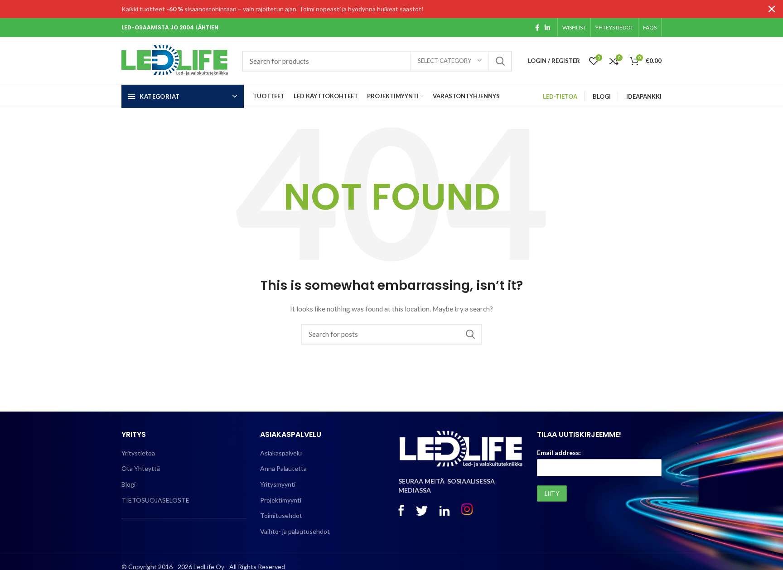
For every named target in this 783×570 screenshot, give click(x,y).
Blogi (128, 484)
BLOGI (602, 96)
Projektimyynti (280, 500)
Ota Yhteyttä (140, 468)
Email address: (559, 452)
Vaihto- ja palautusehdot (295, 531)
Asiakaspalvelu (281, 453)
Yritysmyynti (277, 484)
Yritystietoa (138, 453)
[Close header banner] (771, 9)
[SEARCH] (499, 61)
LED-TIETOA (560, 96)
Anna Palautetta (283, 468)
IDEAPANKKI (644, 96)
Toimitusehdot (281, 515)
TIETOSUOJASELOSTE (155, 500)
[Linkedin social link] (547, 28)
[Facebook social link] (537, 28)
